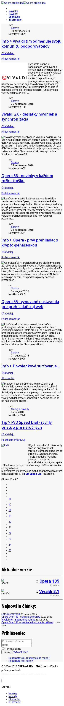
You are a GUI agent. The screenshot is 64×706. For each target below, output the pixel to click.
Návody (13, 14)
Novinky (13, 11)
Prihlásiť (7, 652)
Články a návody (20, 409)
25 (10, 550)
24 (10, 544)
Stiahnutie (14, 16)
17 (10, 504)
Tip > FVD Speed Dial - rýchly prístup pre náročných (26, 425)
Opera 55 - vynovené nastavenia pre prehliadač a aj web (30, 304)
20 (10, 521)
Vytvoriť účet (20, 652)
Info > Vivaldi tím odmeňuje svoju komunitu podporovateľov (31, 44)
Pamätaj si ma (13, 648)
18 (10, 510)
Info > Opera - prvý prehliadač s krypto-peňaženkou (29, 243)
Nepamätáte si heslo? (21, 660)
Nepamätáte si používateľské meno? (29, 657)
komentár (7, 378)
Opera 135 (49, 581)
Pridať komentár (10, 58)
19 (10, 516)
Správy (15, 27)
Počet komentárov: (13, 439)
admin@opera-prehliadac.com (19, 677)
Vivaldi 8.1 (49, 591)
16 (10, 498)
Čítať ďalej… (7, 53)
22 (10, 533)
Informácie (15, 19)
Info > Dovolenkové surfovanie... (30, 365)
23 (10, 539)
